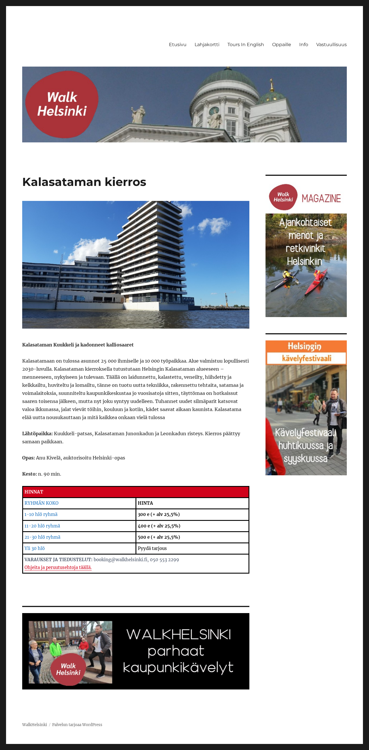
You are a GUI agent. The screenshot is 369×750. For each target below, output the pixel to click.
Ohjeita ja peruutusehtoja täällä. (58, 567)
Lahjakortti (207, 44)
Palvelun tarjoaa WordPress (77, 724)
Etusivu (178, 44)
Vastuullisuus (331, 44)
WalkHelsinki (34, 724)
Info (303, 44)
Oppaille (281, 44)
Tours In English (245, 44)
